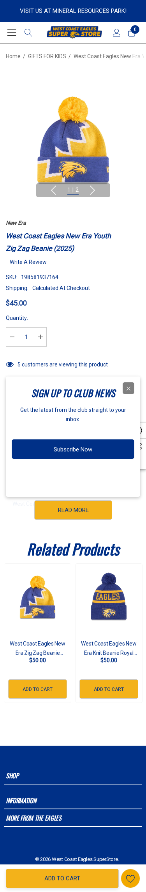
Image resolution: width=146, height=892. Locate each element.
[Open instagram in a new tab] (60, 474)
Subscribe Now (73, 449)
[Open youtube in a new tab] (91, 474)
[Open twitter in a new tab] (75, 474)
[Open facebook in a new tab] (45, 474)
